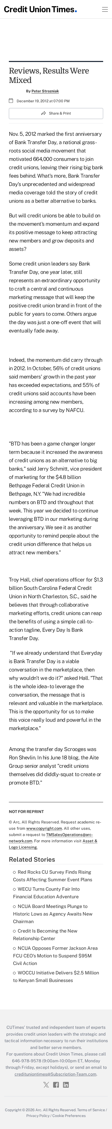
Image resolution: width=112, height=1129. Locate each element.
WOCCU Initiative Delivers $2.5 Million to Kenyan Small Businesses (56, 976)
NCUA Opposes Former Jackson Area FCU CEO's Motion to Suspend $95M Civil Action (55, 955)
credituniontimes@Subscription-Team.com (55, 1074)
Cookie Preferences (69, 1116)
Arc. (38, 1110)
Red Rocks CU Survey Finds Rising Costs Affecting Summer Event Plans (52, 875)
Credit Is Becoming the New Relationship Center (45, 934)
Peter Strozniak (45, 91)
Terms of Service (91, 1110)
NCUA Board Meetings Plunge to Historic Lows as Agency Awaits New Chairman (52, 914)
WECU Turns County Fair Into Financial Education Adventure (46, 892)
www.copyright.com (44, 828)
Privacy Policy (37, 1116)
